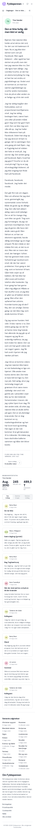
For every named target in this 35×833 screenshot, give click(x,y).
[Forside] (3, 10)
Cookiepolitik (7, 810)
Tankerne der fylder (15, 610)
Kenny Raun (13, 505)
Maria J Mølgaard (14, 531)
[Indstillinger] (27, 4)
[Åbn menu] (32, 4)
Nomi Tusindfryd (14, 582)
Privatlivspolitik (7, 807)
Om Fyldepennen (11, 775)
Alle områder (6, 817)
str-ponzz (12, 662)
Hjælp (4, 814)
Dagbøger (10, 11)
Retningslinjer (7, 804)
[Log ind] (23, 4)
